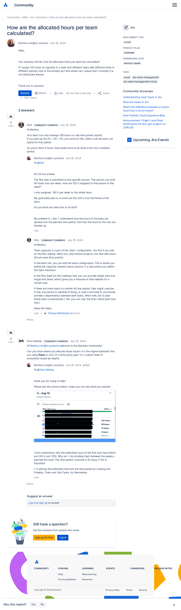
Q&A (24, 17)
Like (36, 230)
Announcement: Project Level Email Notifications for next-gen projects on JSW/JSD (144, 124)
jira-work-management (146, 77)
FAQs (60, 574)
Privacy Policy (112, 590)
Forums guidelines (67, 579)
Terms (129, 590)
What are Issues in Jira (136, 101)
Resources (87, 579)
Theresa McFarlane (58, 313)
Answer (25, 92)
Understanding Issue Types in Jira (142, 97)
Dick (29, 124)
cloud (127, 77)
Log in (32, 502)
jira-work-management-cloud (140, 81)
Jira (32, 17)
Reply (30, 319)
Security (143, 590)
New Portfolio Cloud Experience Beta (144, 115)
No (42, 604)
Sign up (43, 502)
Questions (41, 17)
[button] (75, 416)
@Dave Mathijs (45, 369)
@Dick (40, 162)
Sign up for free (44, 537)
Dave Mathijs (34, 341)
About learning (89, 574)
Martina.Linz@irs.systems (33, 42)
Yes (33, 604)
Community (24, 4)
